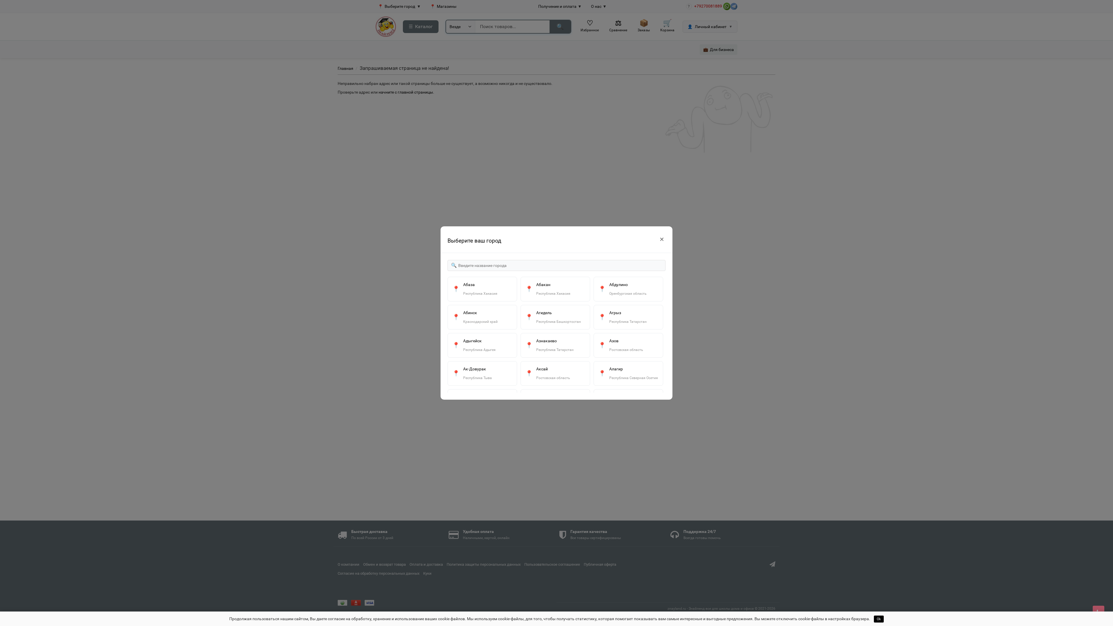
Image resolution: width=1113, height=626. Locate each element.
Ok (879, 619)
